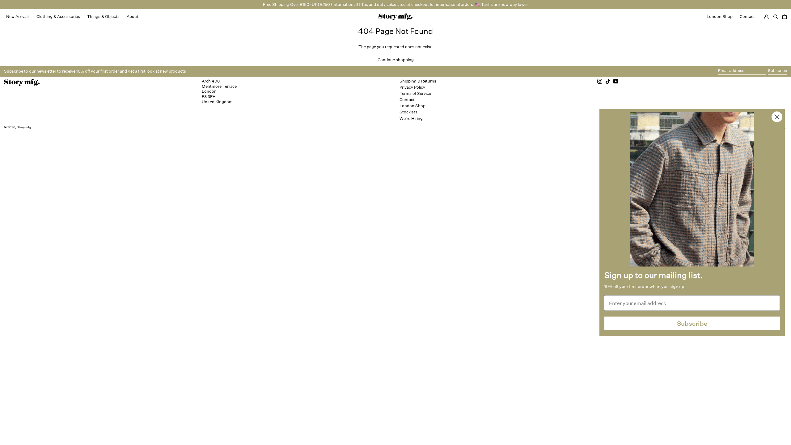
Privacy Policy (412, 87)
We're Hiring (411, 118)
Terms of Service (415, 93)
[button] (784, 16)
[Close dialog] (777, 117)
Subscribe (692, 323)
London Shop (412, 105)
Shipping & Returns (418, 81)
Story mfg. (24, 127)
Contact (407, 99)
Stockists (408, 112)
